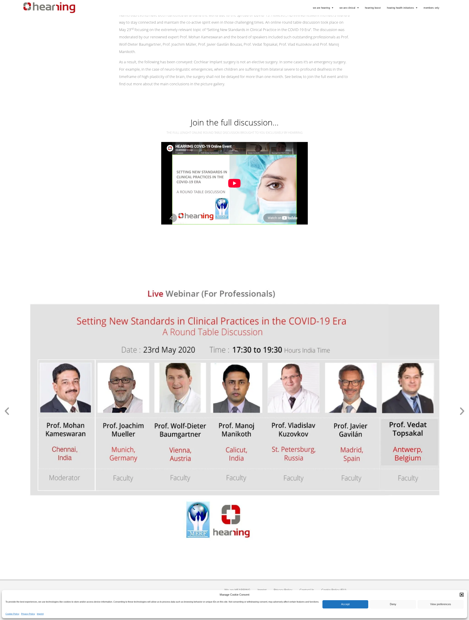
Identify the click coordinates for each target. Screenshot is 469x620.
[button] (462, 595)
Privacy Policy (28, 614)
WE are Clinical (347, 7)
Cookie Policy (12, 614)
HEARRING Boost (373, 7)
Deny (393, 604)
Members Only (431, 7)
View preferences (440, 604)
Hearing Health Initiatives (400, 7)
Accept (345, 604)
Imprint (40, 614)
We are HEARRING (321, 7)
